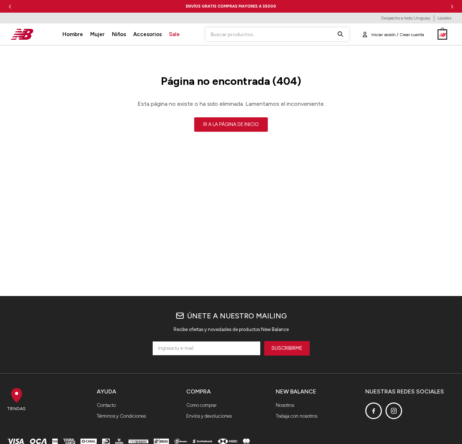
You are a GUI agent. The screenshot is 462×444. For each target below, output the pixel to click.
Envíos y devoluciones (209, 416)
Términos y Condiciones (121, 416)
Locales (444, 18)
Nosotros (285, 405)
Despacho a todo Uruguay (405, 18)
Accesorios (147, 34)
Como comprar (201, 405)
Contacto (106, 405)
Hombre (72, 34)
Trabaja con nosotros (296, 416)
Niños (119, 34)
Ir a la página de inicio (231, 124)
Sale (174, 34)
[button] (452, 6)
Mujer (97, 34)
